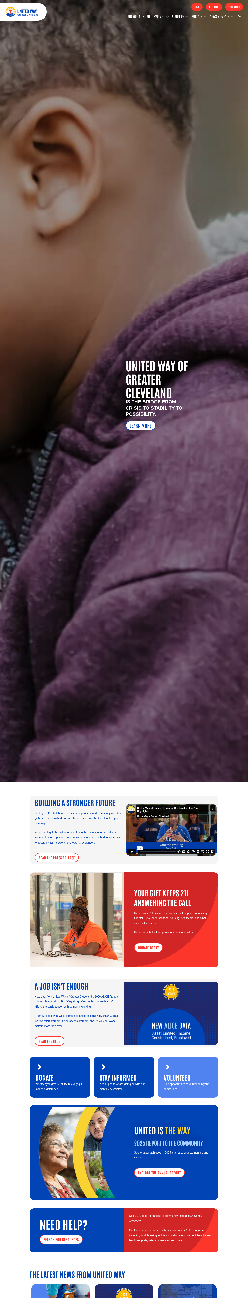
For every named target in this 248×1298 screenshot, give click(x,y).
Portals (196, 16)
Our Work (133, 16)
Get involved (156, 16)
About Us (178, 16)
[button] (197, 7)
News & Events (219, 16)
